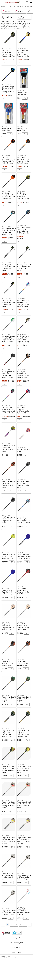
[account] (27, 2)
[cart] (31, 2)
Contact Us (16, 938)
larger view (10, 44)
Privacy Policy (16, 947)
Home (3, 6)
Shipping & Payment (16, 943)
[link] (3, 924)
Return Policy (16, 952)
